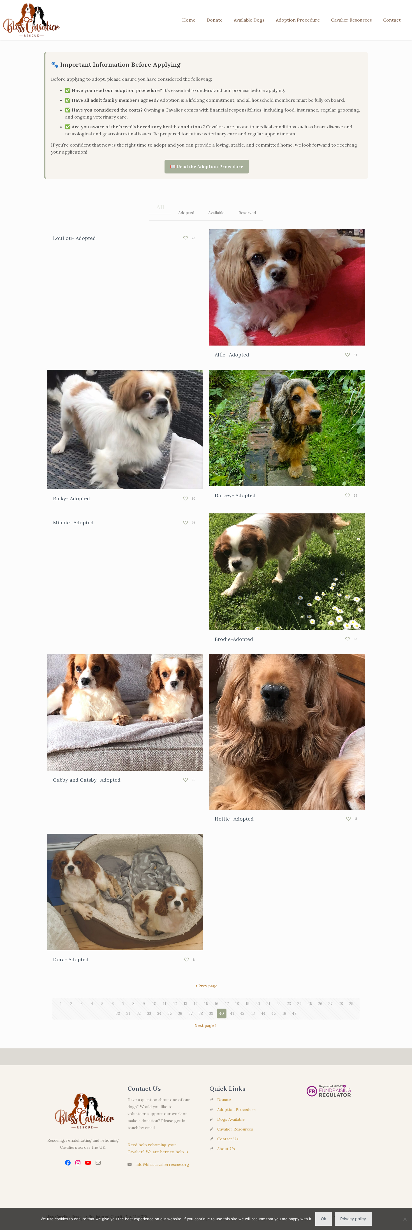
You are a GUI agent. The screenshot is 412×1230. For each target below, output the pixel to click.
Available (216, 212)
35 (170, 1013)
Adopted (186, 212)
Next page (204, 1025)
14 (196, 1003)
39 (211, 1013)
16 (216, 1003)
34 (159, 1013)
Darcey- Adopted (235, 495)
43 (253, 1013)
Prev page (207, 985)
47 (294, 1013)
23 (289, 1003)
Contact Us (228, 1138)
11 (164, 1003)
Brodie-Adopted (234, 639)
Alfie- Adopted (232, 354)
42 (242, 1013)
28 (341, 1003)
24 (299, 1003)
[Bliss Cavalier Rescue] (30, 20)
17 (227, 1003)
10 (154, 1003)
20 (258, 1003)
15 (206, 1003)
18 (237, 1003)
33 (149, 1013)
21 (268, 1003)
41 (232, 1013)
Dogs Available (231, 1119)
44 (263, 1013)
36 (180, 1013)
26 (320, 1003)
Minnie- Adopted (73, 522)
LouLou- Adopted (74, 238)
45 (273, 1013)
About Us (226, 1148)
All (160, 207)
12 (175, 1003)
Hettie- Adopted (234, 819)
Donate (224, 1099)
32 (139, 1013)
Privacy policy (353, 1218)
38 (201, 1013)
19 (247, 1003)
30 (118, 1013)
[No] (405, 1219)
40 (221, 1013)
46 (284, 1013)
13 (185, 1003)
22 (279, 1003)
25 (310, 1003)
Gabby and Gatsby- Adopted (87, 780)
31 (128, 1013)
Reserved (247, 212)
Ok (323, 1218)
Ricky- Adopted (71, 498)
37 (191, 1013)
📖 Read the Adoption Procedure (206, 166)
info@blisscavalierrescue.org (162, 1164)
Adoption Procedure (236, 1109)
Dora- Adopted (71, 959)
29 (351, 1003)
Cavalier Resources (235, 1129)
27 (330, 1003)
